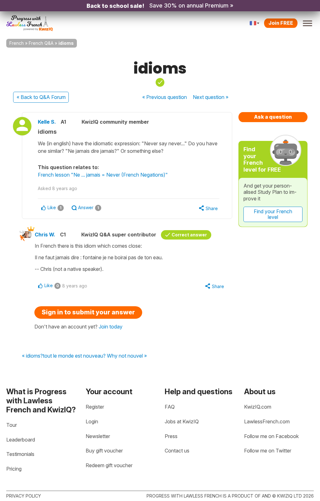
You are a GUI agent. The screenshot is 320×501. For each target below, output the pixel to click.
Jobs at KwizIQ (182, 421)
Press (171, 436)
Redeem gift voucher (109, 465)
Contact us (177, 450)
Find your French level (273, 214)
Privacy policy (23, 495)
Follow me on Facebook (271, 436)
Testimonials (20, 454)
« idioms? (32, 356)
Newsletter (98, 436)
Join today (110, 326)
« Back (41, 97)
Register (95, 407)
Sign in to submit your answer (88, 312)
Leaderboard (20, 439)
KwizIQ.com (257, 407)
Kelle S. (47, 122)
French (16, 43)
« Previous (164, 97)
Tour (11, 425)
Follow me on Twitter (267, 450)
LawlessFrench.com (267, 421)
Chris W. (45, 234)
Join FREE (280, 23)
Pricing (14, 469)
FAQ (170, 407)
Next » (210, 97)
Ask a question (273, 117)
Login (92, 421)
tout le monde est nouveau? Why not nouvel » (95, 356)
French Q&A (41, 43)
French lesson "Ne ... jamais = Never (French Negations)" (103, 175)
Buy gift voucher (104, 450)
